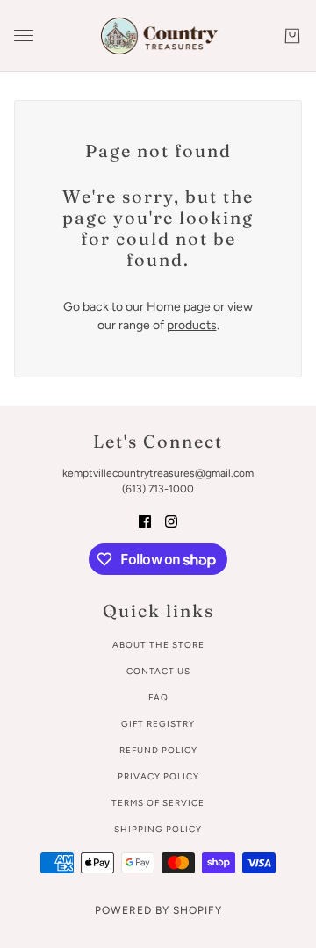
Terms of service (158, 802)
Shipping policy (158, 829)
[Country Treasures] (158, 36)
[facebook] (145, 520)
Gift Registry (158, 723)
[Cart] (292, 36)
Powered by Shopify (158, 910)
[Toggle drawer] (23, 35)
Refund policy (158, 750)
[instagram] (171, 520)
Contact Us (158, 671)
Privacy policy (158, 776)
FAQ (158, 697)
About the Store (158, 644)
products (192, 325)
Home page (179, 306)
